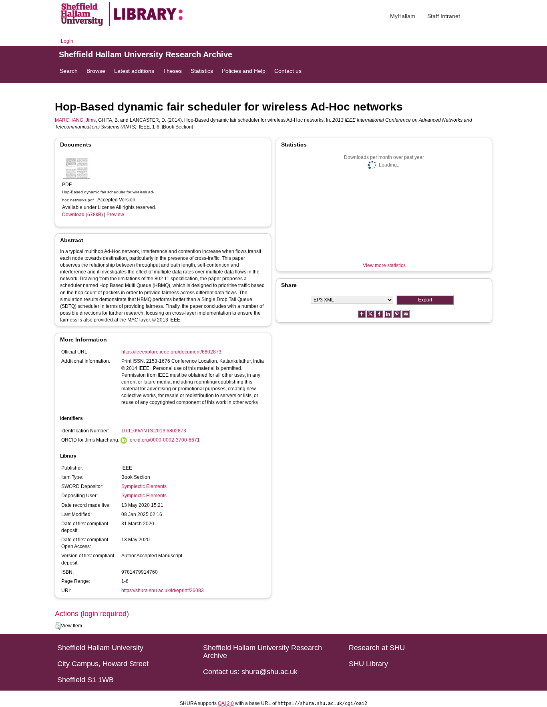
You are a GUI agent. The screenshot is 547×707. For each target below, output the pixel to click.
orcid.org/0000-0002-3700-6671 (165, 440)
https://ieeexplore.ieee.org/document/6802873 (171, 352)
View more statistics (384, 265)
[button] (58, 626)
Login (67, 41)
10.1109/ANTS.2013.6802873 (153, 431)
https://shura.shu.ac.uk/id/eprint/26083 (162, 590)
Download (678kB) (82, 214)
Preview (115, 214)
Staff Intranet (443, 16)
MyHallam (402, 16)
